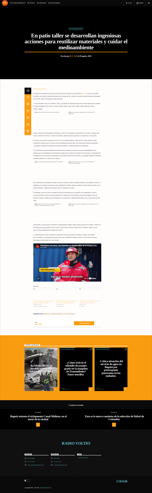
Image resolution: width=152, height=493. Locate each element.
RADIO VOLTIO (76, 443)
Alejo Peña (56, 458)
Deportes (42, 3)
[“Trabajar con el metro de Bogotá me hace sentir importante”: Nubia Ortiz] (89, 294)
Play (130, 3)
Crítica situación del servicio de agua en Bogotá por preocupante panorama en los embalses (111, 368)
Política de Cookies (83, 457)
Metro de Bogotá (57, 314)
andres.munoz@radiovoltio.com (35, 465)
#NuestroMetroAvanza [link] (39, 89)
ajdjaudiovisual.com (45, 487)
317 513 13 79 (31, 461)
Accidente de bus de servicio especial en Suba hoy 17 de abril (41, 368)
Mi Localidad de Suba (76, 29)
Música (32, 3)
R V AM (73, 56)
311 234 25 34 (57, 461)
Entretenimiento (18, 3)
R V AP (27, 388)
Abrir (141, 3)
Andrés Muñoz (31, 458)
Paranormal (55, 3)
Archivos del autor (84, 323)
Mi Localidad (69, 314)
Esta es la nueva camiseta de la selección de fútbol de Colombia (114, 418)
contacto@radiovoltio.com (60, 465)
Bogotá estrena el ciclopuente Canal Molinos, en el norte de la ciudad (38, 418)
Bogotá (84, 93)
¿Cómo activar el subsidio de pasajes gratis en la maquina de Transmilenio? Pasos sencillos (76, 368)
